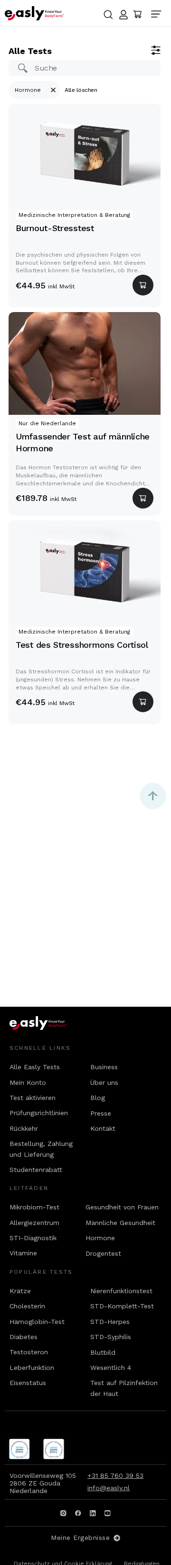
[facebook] (78, 1513)
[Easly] (34, 13)
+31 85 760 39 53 (115, 1475)
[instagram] (63, 1513)
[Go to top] (153, 796)
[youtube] (108, 1513)
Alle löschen (81, 90)
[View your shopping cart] (137, 14)
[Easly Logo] (47, 1023)
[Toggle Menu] (158, 14)
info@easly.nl (108, 1488)
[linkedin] (93, 1513)
